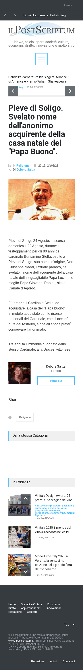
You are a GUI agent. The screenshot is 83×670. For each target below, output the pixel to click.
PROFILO (56, 381)
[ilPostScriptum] (41, 31)
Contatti (32, 611)
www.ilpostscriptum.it (20, 640)
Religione (22, 165)
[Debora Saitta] (19, 373)
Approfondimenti (31, 608)
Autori (53, 661)
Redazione (15, 611)
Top (66, 624)
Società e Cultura (31, 604)
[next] (70, 91)
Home (12, 604)
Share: (13, 400)
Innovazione (54, 608)
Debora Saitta (26, 169)
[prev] (13, 91)
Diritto (12, 608)
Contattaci (69, 661)
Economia (53, 604)
